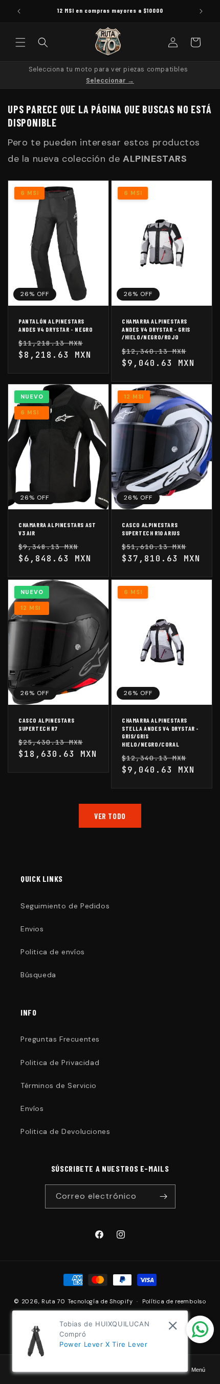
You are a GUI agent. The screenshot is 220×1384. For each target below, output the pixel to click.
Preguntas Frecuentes (60, 1039)
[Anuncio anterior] (19, 11)
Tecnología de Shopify (100, 1301)
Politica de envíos (52, 951)
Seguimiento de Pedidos (64, 905)
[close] (173, 1325)
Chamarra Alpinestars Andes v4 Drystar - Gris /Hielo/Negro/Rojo (156, 328)
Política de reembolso (174, 1301)
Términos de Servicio (58, 1085)
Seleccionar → (110, 81)
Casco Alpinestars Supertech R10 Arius (151, 528)
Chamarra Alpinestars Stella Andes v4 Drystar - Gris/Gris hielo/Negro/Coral (160, 732)
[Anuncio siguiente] (201, 11)
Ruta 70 (53, 1301)
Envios (32, 928)
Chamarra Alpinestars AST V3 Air (57, 528)
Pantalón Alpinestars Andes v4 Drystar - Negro (55, 325)
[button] (20, 42)
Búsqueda (38, 974)
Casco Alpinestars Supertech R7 (46, 724)
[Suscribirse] (163, 1196)
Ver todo (110, 816)
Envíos (32, 1108)
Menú (198, 1370)
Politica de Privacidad (59, 1062)
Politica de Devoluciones (65, 1131)
